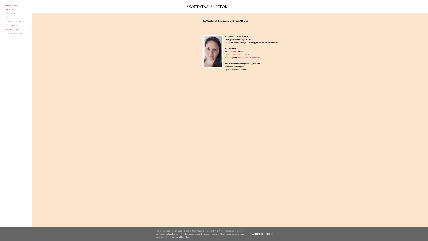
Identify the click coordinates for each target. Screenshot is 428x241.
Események (9, 9)
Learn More (256, 234)
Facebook (234, 51)
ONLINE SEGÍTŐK (11, 30)
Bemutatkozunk (10, 5)
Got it (269, 234)
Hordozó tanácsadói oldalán (237, 54)
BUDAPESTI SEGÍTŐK (13, 22)
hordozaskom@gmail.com (249, 57)
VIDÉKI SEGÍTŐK (11, 26)
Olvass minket (9, 13)
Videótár (7, 18)
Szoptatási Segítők (207, 6)
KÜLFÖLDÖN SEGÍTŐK (13, 34)
